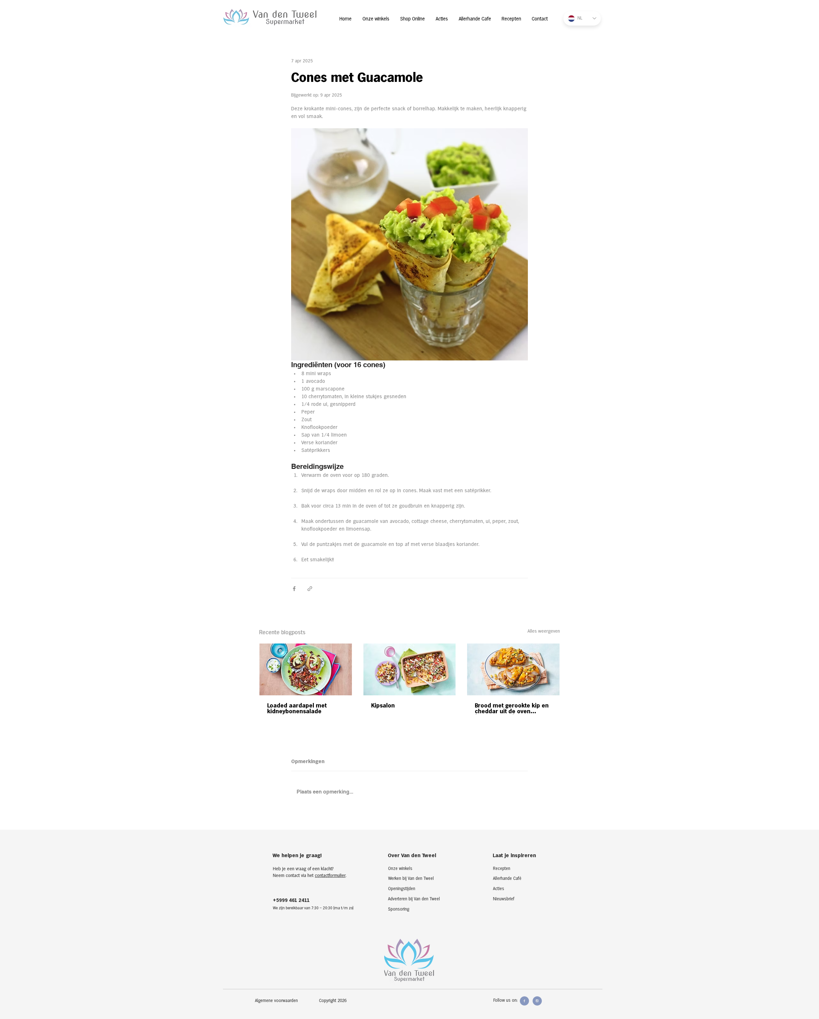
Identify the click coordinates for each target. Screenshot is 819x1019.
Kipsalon (383, 705)
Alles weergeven (544, 631)
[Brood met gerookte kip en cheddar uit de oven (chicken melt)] (513, 669)
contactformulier (330, 875)
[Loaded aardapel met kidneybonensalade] (305, 669)
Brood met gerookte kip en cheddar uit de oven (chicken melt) (512, 709)
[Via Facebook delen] (294, 589)
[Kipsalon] (409, 669)
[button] (339, 1001)
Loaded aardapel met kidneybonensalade (297, 708)
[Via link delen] (310, 589)
